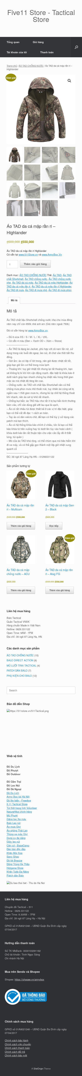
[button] (76, 47)
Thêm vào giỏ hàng (35, 264)
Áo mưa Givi (14, 826)
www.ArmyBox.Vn (52, 254)
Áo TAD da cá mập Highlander (51, 282)
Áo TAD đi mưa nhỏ (36, 290)
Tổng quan (13, 42)
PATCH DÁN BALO (17, 670)
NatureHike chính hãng (19, 811)
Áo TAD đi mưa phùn (60, 290)
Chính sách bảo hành (16, 1040)
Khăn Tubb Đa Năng (18, 871)
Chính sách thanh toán (17, 1048)
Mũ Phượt (12, 815)
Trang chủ (12, 65)
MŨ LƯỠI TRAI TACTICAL (21, 665)
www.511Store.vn (28, 254)
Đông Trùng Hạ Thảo (18, 864)
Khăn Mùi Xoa (14, 853)
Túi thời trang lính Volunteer (22, 808)
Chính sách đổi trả (15, 1052)
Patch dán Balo (15, 875)
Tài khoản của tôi (17, 52)
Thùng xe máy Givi (17, 834)
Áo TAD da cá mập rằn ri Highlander (51, 286)
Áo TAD (57, 275)
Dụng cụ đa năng (16, 838)
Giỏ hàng (38, 42)
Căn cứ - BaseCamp (18, 845)
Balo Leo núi (13, 823)
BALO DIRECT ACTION (20, 660)
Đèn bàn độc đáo (16, 849)
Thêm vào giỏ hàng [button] (21, 526)
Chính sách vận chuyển (18, 1044)
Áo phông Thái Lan (17, 830)
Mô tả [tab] (14, 300)
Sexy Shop (13, 856)
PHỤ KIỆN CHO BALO (19, 675)
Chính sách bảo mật (16, 1055)
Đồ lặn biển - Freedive (19, 800)
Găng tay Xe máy (16, 819)
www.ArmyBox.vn (38, 330)
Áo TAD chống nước (36, 279)
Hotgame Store (15, 868)
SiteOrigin (38, 1068)
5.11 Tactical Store (17, 804)
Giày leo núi (13, 841)
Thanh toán (47, 52)
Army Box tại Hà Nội (18, 796)
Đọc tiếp (53, 526)
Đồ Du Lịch (13, 793)
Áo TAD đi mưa (15, 290)
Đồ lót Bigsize (14, 860)
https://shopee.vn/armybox (29, 979)
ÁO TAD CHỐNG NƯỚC (31, 65)
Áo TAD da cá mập (22, 282)
